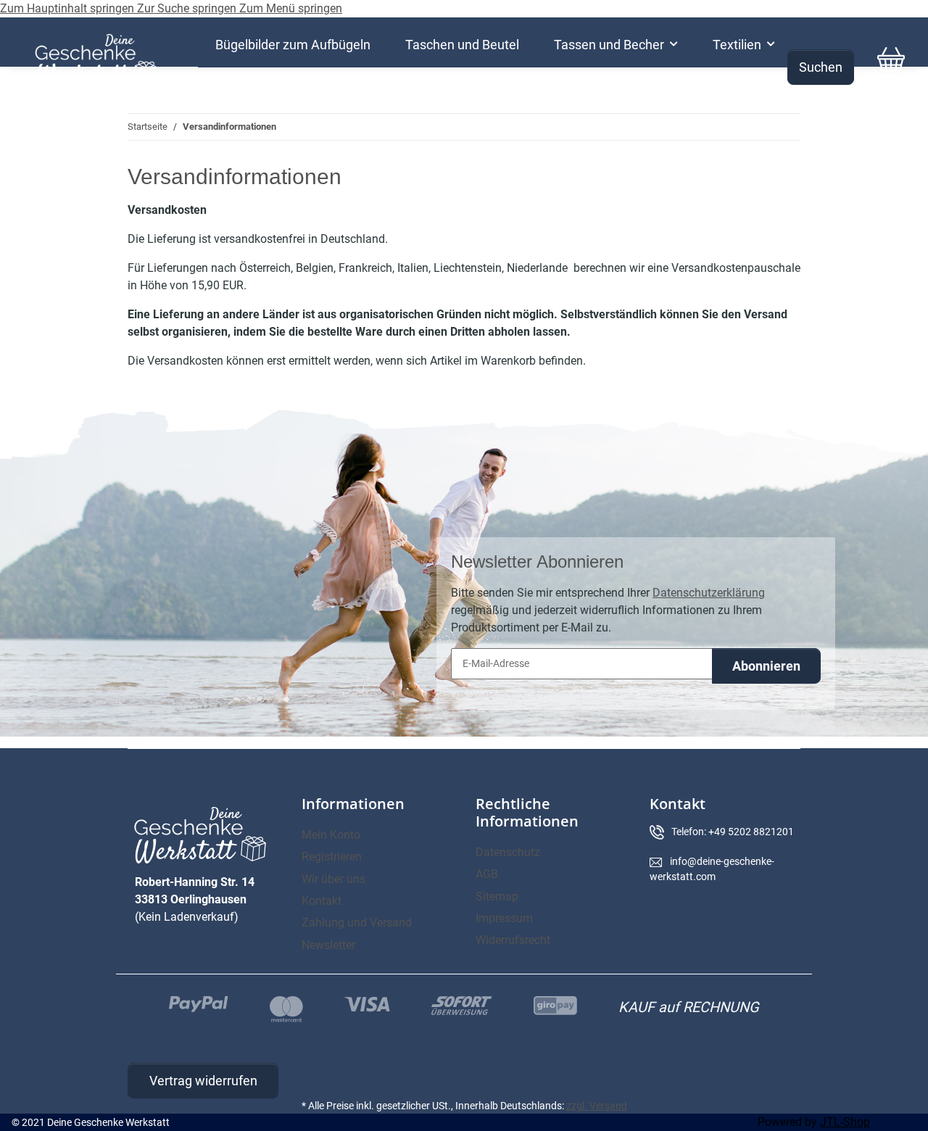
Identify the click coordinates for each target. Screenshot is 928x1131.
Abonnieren (766, 666)
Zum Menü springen (290, 8)
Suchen (820, 67)
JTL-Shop (845, 1122)
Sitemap (497, 896)
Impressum (504, 918)
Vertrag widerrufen (203, 1080)
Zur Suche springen (188, 8)
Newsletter (328, 945)
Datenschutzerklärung (708, 593)
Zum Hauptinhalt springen (68, 8)
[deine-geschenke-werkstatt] (96, 59)
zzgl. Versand (596, 1105)
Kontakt (321, 901)
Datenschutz (508, 852)
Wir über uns (333, 879)
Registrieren (332, 856)
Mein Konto (331, 835)
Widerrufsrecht (513, 940)
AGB (487, 874)
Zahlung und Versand (357, 922)
